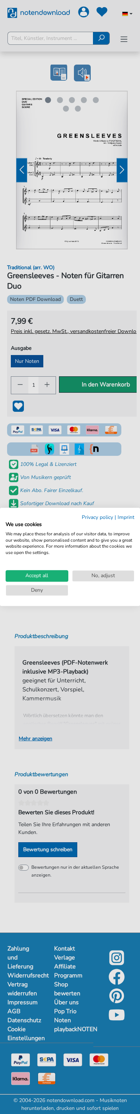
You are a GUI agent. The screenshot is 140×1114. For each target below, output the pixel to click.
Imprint (126, 517)
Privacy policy (97, 517)
